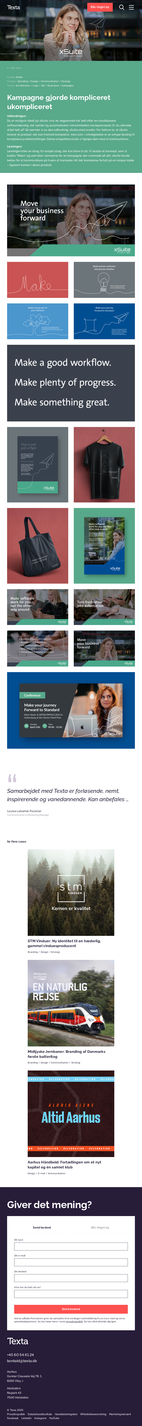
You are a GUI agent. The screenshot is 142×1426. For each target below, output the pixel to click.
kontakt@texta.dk (22, 1361)
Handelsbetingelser (66, 1414)
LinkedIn (26, 1418)
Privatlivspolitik (16, 1414)
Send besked (42, 1227)
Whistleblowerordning (93, 1414)
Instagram (40, 1418)
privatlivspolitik (74, 1321)
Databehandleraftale (40, 1414)
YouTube (54, 1418)
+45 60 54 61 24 (20, 1355)
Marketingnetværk (120, 1414)
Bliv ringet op (100, 1227)
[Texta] (13, 7)
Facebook (13, 1418)
